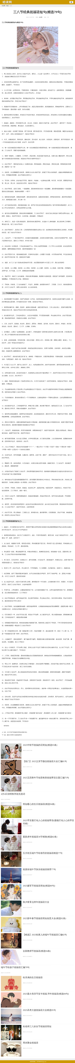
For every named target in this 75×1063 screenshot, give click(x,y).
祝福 (7, 5)
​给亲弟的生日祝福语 (33, 977)
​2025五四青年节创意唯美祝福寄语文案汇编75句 (46, 777)
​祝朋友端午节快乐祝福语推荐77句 (39, 869)
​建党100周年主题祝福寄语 (14, 735)
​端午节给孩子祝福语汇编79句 (15, 967)
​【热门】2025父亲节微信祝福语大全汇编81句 (45, 761)
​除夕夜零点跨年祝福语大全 (36, 902)
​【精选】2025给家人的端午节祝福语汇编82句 (45, 935)
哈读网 (3, 5)
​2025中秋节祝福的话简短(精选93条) (17, 732)
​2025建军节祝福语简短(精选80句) (39, 886)
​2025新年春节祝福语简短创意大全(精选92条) (44, 918)
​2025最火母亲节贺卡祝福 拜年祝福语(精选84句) (46, 994)
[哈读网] (7, 4)
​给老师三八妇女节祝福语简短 (37, 1026)
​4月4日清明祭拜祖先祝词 (13, 794)
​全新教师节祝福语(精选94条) (37, 951)
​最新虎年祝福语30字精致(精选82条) (40, 837)
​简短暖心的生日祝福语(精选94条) (39, 804)
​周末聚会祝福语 (30, 1043)
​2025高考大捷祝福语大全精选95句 (39, 1010)
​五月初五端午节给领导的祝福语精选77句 (42, 853)
